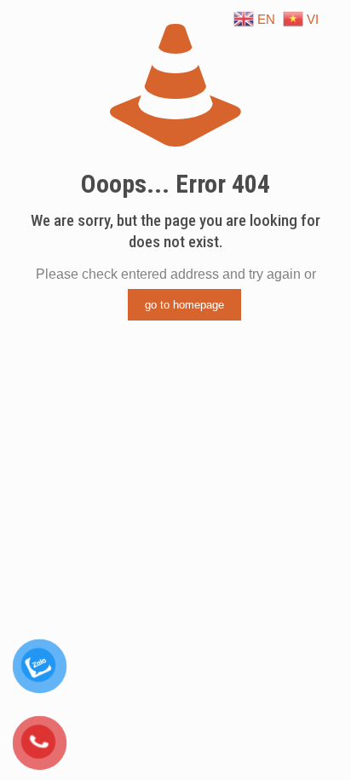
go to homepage (184, 304)
